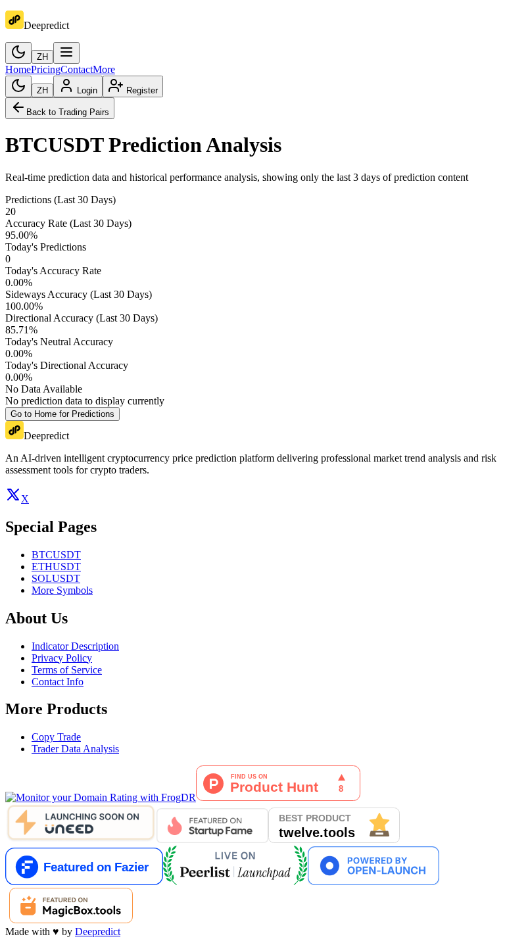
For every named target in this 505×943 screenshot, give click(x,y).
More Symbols (62, 590)
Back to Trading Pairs (67, 112)
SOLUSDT (56, 578)
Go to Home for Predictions (62, 414)
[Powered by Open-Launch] (373, 881)
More (104, 69)
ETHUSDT (56, 566)
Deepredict (97, 931)
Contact (76, 69)
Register (142, 90)
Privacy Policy (62, 658)
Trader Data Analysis (75, 748)
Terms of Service (67, 669)
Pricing (45, 69)
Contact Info (58, 681)
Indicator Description (75, 646)
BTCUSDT (56, 554)
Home (18, 69)
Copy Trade (56, 736)
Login (87, 90)
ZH (42, 57)
